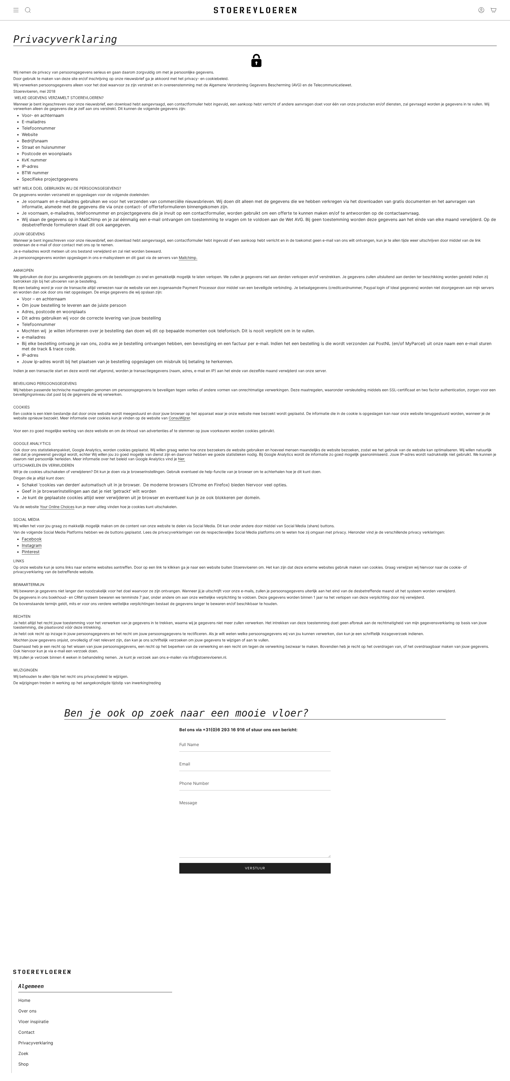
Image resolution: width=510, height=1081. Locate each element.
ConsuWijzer (179, 418)
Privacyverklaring (35, 1042)
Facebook (32, 539)
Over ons (27, 1011)
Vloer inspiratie (33, 1021)
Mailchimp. (188, 257)
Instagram (32, 545)
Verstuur (255, 868)
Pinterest (31, 551)
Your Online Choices (57, 506)
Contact (26, 1032)
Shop (23, 1064)
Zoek (23, 1053)
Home (24, 1000)
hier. (181, 459)
